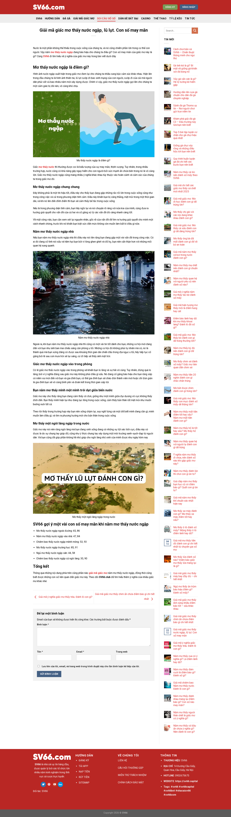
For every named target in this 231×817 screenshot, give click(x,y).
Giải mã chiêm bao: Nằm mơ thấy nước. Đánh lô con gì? (184, 685)
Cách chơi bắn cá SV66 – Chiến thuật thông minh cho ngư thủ (184, 54)
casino (146, 18)
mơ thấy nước (46, 166)
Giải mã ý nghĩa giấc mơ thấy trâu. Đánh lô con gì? (65, 596)
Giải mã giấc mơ (83, 18)
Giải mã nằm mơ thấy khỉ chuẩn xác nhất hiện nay (184, 500)
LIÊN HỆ (122, 760)
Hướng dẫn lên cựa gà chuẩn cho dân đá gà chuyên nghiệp (185, 95)
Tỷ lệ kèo (175, 18)
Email (80, 651)
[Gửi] (195, 31)
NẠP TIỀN (84, 771)
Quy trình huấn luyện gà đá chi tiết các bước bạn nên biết (184, 161)
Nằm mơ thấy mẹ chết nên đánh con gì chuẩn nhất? (185, 268)
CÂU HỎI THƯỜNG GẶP (130, 767)
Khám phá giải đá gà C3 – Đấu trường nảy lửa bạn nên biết (184, 121)
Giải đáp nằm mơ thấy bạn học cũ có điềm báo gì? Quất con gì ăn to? (185, 486)
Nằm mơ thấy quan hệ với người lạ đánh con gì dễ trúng (185, 444)
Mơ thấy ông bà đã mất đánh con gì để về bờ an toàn (185, 241)
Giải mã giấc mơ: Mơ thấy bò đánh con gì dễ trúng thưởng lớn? (184, 337)
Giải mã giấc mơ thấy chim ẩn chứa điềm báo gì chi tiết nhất (184, 619)
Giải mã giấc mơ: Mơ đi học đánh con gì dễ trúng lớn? (185, 201)
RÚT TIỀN (84, 777)
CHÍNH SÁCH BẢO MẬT (131, 782)
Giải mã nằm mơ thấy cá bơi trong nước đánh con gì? (184, 254)
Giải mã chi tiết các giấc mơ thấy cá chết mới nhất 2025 (184, 188)
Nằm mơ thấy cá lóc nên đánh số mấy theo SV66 (185, 175)
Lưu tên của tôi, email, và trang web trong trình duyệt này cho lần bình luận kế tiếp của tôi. (91, 666)
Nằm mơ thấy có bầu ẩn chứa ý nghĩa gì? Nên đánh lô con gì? (184, 728)
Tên (40, 651)
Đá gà (67, 18)
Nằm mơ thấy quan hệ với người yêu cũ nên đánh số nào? (185, 281)
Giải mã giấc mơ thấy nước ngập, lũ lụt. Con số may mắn (185, 632)
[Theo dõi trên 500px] (60, 784)
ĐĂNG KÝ (84, 760)
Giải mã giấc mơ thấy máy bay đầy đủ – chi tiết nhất (185, 576)
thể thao (160, 18)
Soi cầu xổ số (106, 18)
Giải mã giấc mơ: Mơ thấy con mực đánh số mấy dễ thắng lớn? (185, 401)
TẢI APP (83, 766)
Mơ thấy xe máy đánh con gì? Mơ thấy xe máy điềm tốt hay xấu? (185, 515)
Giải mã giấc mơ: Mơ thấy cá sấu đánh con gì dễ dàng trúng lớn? (184, 228)
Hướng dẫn (52, 18)
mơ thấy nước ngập (62, 52)
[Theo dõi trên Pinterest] (49, 784)
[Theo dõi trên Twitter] (43, 784)
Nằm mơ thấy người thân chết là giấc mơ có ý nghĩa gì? (184, 715)
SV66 (39, 18)
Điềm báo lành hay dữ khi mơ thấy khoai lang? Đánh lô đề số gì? (185, 323)
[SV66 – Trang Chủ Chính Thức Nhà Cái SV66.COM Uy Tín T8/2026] (48, 7)
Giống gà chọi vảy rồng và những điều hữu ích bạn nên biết (184, 148)
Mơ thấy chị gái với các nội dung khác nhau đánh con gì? (183, 214)
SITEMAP (84, 782)
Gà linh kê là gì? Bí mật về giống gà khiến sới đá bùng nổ (185, 68)
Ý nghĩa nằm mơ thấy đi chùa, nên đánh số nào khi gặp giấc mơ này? (184, 459)
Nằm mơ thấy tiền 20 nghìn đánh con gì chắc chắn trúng (184, 377)
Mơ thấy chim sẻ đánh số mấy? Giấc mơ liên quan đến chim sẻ (185, 364)
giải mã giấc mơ (98, 572)
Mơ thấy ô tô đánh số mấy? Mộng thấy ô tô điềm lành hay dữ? (185, 530)
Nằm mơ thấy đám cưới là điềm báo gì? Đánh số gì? (184, 672)
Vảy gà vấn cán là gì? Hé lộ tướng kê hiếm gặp (184, 81)
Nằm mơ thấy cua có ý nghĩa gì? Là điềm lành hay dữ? (185, 659)
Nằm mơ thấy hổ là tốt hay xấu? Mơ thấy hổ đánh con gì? (185, 431)
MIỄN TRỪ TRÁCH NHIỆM (132, 775)
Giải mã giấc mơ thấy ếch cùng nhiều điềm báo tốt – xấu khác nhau (184, 604)
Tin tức (190, 18)
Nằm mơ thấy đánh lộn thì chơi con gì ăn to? (185, 472)
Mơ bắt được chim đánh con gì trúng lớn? (185, 390)
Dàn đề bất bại (128, 18)
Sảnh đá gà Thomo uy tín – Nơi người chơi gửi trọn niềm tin (185, 108)
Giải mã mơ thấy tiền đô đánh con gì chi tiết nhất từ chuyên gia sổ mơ (185, 545)
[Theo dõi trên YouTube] (54, 784)
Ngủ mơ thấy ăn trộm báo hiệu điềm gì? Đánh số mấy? (184, 589)
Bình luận (43, 624)
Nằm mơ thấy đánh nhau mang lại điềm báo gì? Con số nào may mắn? (183, 701)
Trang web (121, 651)
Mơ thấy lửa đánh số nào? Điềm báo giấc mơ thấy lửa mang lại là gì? (184, 561)
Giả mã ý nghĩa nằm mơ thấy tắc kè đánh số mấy (184, 294)
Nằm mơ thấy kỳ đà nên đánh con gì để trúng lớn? (184, 351)
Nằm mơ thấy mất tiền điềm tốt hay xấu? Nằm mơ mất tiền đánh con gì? (185, 416)
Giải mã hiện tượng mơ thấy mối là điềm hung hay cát (185, 308)
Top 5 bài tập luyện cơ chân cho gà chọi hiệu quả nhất (185, 135)
